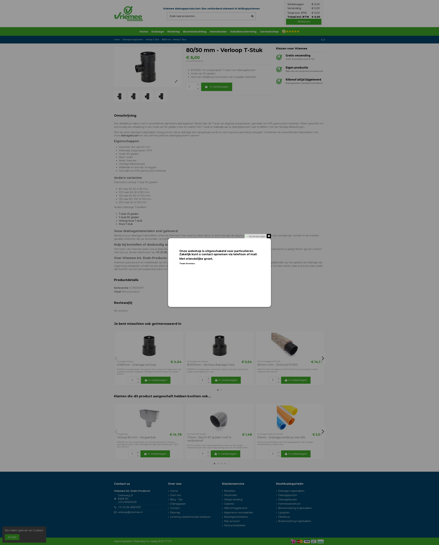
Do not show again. (257, 236)
